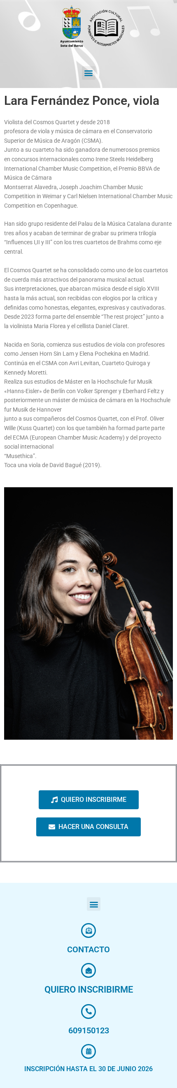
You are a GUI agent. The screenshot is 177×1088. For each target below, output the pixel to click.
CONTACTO (88, 949)
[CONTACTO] (88, 930)
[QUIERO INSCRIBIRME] (88, 970)
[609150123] (88, 1011)
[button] (88, 73)
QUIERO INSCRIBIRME (88, 989)
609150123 (88, 1030)
